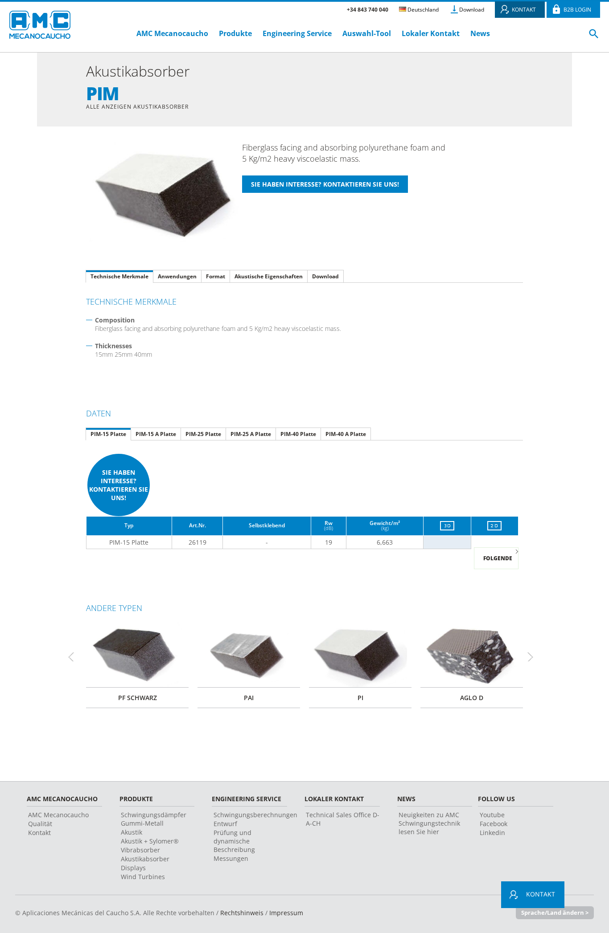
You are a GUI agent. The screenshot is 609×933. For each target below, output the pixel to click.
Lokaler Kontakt (431, 33)
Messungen (231, 858)
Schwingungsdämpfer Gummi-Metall (153, 819)
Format (215, 276)
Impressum (286, 913)
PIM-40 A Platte (345, 434)
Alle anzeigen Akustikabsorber (137, 106)
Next (534, 656)
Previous (75, 656)
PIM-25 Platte (203, 434)
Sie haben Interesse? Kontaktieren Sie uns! (118, 485)
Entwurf (225, 823)
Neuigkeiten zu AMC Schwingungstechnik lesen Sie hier (429, 823)
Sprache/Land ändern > (554, 913)
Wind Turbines (143, 876)
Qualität (40, 823)
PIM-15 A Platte (156, 434)
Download (471, 9)
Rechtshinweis (241, 913)
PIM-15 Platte (108, 434)
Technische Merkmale (119, 276)
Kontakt (39, 832)
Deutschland (422, 9)
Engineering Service (297, 33)
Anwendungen (177, 276)
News (480, 33)
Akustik (131, 832)
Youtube (492, 815)
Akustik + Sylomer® (150, 841)
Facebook (493, 823)
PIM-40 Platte (298, 434)
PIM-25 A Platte (250, 434)
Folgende (497, 558)
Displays (133, 868)
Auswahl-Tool (366, 33)
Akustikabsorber (145, 859)
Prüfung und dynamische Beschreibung (234, 841)
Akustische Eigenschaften (269, 276)
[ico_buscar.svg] (594, 37)
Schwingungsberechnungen (255, 815)
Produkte (235, 33)
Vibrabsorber (140, 850)
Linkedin (492, 832)
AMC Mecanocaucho (172, 33)
